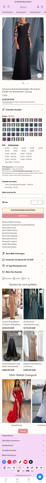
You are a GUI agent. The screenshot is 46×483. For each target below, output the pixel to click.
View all (23, 431)
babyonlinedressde (25, 475)
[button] (4, 7)
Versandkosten (7, 102)
